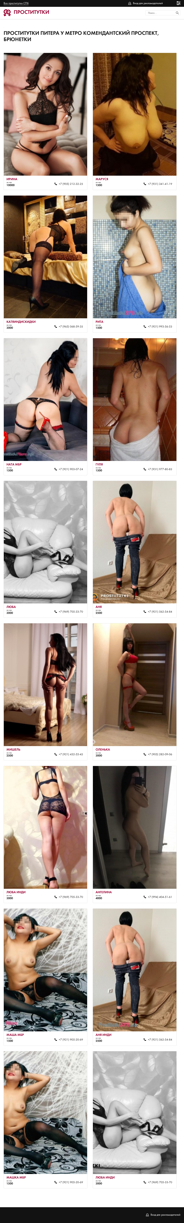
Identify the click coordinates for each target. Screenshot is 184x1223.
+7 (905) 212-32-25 (71, 184)
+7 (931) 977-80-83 (160, 469)
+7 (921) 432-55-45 (71, 754)
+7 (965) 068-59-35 (71, 326)
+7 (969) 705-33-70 (71, 611)
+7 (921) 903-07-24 (71, 469)
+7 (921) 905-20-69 (71, 1039)
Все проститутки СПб (16, 3)
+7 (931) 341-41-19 (160, 184)
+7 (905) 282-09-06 (160, 754)
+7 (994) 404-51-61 (160, 897)
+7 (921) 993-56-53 (160, 326)
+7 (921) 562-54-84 (160, 611)
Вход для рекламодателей (148, 3)
